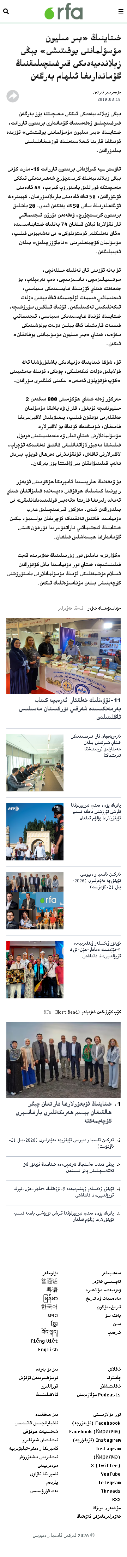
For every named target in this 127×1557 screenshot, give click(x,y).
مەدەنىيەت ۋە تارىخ (103, 1299)
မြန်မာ (50, 1299)
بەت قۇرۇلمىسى (44, 1491)
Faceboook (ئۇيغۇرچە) (96, 1423)
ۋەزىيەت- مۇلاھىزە (103, 1290)
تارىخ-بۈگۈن (109, 1307)
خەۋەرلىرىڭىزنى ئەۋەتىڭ (99, 1517)
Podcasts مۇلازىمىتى (99, 1395)
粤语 (52, 1290)
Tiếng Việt (44, 1341)
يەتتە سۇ (113, 1316)
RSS (116, 1500)
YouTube (111, 1474)
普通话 (49, 1282)
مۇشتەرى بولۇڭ (106, 1508)
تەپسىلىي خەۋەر (106, 1282)
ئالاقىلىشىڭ (47, 1395)
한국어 (49, 1307)
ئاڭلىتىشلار (110, 1386)
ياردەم (52, 1483)
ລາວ (53, 1316)
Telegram (109, 1483)
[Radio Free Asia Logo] (63, 11)
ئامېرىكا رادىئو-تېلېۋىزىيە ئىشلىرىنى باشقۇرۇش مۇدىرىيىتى (33, 1458)
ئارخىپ (114, 1333)
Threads (111, 1491)
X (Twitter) (106, 1466)
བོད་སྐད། (50, 1333)
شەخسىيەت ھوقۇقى (40, 1432)
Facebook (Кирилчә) (95, 1432)
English (48, 1350)
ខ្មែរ (54, 1324)
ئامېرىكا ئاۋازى (44, 1474)
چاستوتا (114, 1378)
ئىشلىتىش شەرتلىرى (40, 1440)
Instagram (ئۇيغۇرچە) (96, 1440)
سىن (117, 1324)
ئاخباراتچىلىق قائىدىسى (36, 1423)
